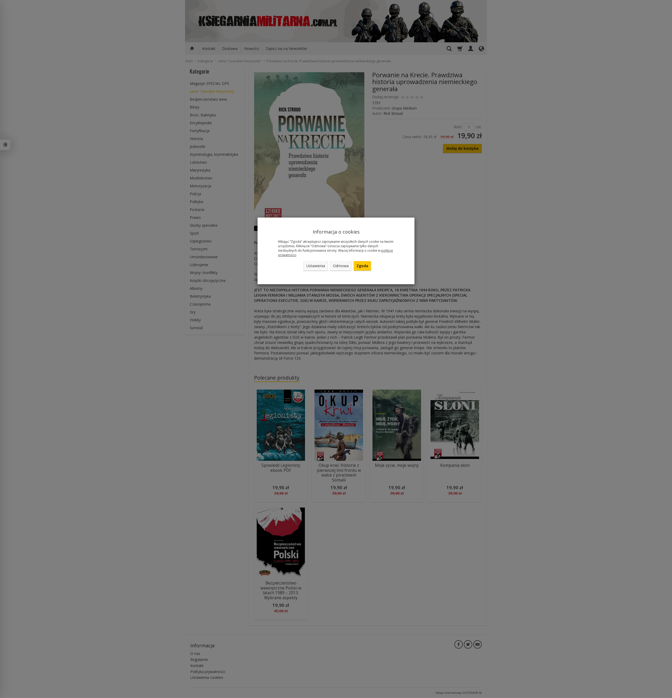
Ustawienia (315, 265)
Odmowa (341, 265)
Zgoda (362, 265)
